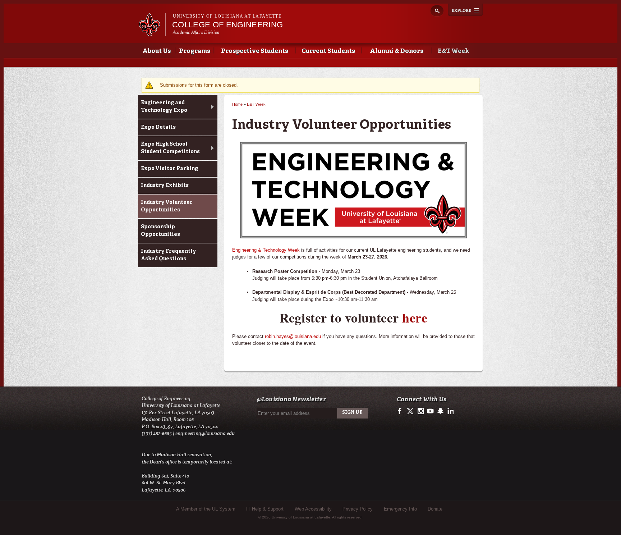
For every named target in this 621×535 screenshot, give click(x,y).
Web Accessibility (313, 509)
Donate (435, 509)
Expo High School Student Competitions (170, 148)
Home (237, 104)
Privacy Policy (357, 509)
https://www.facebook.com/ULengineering (401, 411)
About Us (156, 51)
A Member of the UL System (205, 509)
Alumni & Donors (396, 51)
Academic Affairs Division (196, 32)
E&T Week (453, 51)
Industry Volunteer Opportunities (167, 206)
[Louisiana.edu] (152, 33)
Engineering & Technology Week (266, 250)
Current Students (328, 51)
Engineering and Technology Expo (164, 106)
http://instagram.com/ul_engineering (420, 411)
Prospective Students (254, 51)
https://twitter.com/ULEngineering (411, 411)
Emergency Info (400, 509)
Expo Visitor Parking (169, 168)
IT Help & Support (265, 509)
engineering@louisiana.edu (205, 433)
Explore (465, 10)
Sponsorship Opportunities (160, 230)
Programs (194, 51)
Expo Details (158, 127)
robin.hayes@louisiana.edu (293, 336)
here (414, 317)
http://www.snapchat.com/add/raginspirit (440, 411)
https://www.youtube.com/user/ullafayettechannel (430, 411)
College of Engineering (227, 24)
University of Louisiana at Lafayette (227, 16)
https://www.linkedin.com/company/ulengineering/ (450, 411)
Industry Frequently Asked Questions (168, 255)
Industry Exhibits (165, 185)
